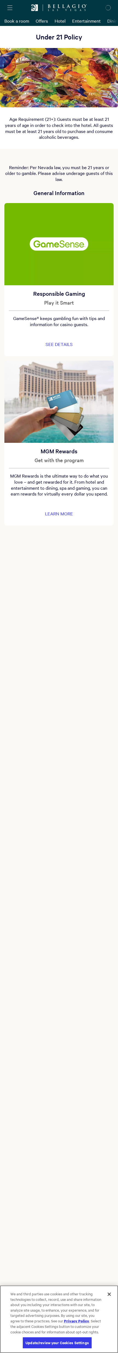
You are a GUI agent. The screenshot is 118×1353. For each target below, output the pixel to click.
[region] (59, 1319)
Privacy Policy (76, 1320)
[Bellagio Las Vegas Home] (67, 7)
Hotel (60, 21)
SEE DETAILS (59, 344)
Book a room (16, 21)
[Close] (109, 1294)
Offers (42, 21)
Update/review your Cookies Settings (57, 1342)
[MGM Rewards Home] (34, 7)
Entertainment (86, 21)
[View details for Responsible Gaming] (59, 244)
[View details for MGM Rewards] (59, 402)
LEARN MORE (59, 513)
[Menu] (9, 7)
